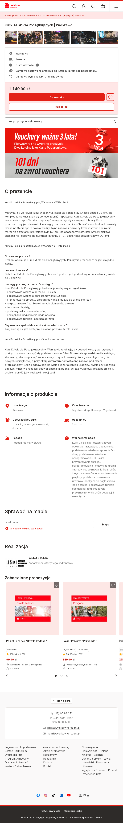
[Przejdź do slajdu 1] (56, 676)
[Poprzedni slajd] (8, 676)
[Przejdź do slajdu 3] (67, 676)
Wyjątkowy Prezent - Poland (99, 770)
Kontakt (48, 766)
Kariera (47, 762)
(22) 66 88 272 (63, 713)
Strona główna (12, 15)
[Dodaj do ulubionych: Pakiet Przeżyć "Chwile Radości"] (56, 585)
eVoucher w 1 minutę (56, 747)
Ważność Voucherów (18, 766)
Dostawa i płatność (16, 762)
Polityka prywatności (51, 811)
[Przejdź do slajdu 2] (61, 676)
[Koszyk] (103, 6)
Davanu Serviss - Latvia (96, 758)
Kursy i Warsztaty (30, 15)
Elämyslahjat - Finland (95, 751)
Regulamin (49, 758)
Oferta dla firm (13, 754)
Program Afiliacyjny (17, 758)
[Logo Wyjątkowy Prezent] (14, 6)
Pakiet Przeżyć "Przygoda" (80, 641)
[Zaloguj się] (83, 6)
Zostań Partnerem (16, 751)
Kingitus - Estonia (92, 754)
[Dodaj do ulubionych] (110, 97)
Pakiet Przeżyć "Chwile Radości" (27, 641)
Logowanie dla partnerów (20, 747)
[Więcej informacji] (37, 65)
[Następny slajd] (115, 676)
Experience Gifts (91, 774)
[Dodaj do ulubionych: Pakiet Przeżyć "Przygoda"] (113, 585)
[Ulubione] (93, 6)
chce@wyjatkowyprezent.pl (63, 727)
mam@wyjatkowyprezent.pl (63, 733)
